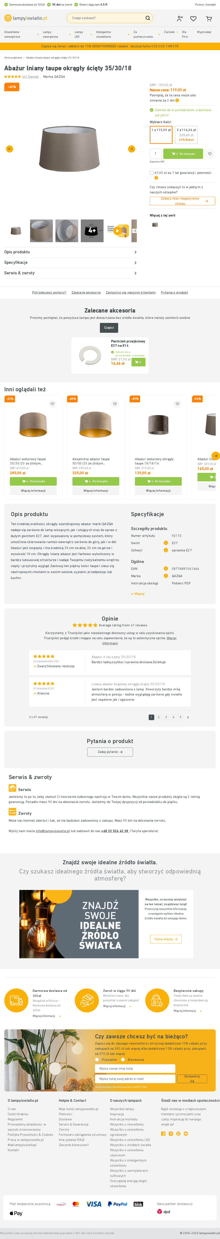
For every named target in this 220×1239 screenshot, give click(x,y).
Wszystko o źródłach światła (130, 1145)
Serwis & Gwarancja (73, 1124)
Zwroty (64, 1130)
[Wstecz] (9, 148)
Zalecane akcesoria (86, 292)
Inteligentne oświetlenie (103, 35)
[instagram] (171, 1134)
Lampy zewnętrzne (50, 35)
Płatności (65, 1114)
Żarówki (169, 32)
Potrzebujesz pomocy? (49, 292)
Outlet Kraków (18, 1114)
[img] (70, 149)
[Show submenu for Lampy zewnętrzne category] (69, 34)
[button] (110, 46)
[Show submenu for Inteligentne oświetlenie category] (128, 34)
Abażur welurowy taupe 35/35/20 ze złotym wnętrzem (28, 462)
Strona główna (13, 58)
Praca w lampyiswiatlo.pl (26, 1140)
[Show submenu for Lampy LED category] (91, 34)
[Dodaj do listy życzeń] (210, 154)
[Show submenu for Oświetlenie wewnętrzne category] (38, 34)
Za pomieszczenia (143, 35)
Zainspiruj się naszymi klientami (131, 292)
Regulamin (15, 1119)
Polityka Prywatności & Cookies (30, 1135)
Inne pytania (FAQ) (71, 1140)
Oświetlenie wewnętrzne (12, 35)
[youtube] (186, 1134)
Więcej (139, 594)
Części (109, 328)
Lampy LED (79, 35)
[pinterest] (178, 1134)
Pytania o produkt (174, 292)
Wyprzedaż (204, 32)
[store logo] (25, 18)
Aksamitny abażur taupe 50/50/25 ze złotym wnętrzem (91, 462)
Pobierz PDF (181, 583)
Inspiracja (117, 1114)
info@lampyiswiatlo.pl (53, 831)
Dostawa (65, 1119)
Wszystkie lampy (122, 1109)
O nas (12, 1109)
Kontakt (13, 1150)
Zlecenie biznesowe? (74, 1145)
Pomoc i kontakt (205, 4)
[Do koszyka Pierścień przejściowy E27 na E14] (138, 362)
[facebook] (163, 1134)
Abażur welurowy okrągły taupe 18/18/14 (154, 461)
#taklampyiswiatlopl (22, 1145)
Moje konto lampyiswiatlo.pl (78, 1109)
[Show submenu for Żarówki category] (177, 32)
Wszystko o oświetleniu (127, 1124)
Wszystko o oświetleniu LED (130, 1140)
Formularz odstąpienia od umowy (83, 1135)
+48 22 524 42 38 (115, 831)
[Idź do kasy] (131, 148)
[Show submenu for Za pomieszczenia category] (159, 34)
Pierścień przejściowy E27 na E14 (128, 344)
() (30, 77)
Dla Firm (185, 35)
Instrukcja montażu (124, 1119)
